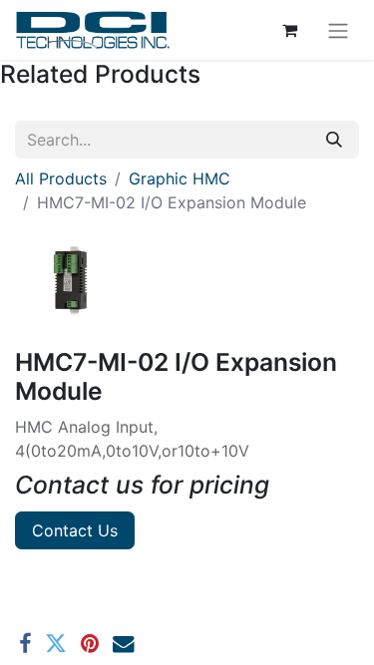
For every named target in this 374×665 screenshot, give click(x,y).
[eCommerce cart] (289, 30)
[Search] (334, 140)
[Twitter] (56, 644)
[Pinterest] (90, 644)
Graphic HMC (179, 178)
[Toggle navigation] (338, 30)
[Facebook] (25, 644)
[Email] (124, 644)
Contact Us (75, 530)
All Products (61, 178)
